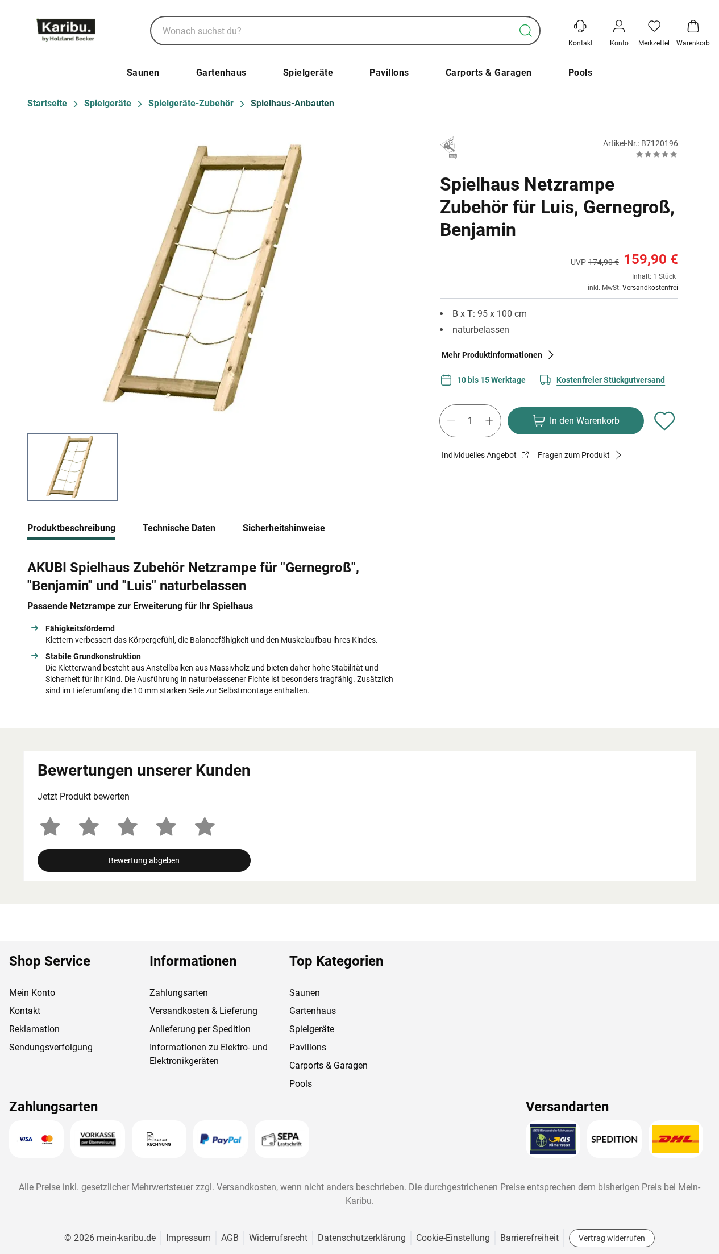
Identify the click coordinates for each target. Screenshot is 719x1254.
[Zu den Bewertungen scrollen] (656, 154)
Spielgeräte (308, 72)
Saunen (143, 72)
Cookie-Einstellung (453, 1237)
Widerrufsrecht (278, 1237)
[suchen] (526, 31)
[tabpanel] (215, 625)
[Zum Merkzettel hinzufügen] (664, 420)
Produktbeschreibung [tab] (71, 528)
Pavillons (389, 72)
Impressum (188, 1237)
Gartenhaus (221, 72)
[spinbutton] (470, 421)
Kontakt (24, 1010)
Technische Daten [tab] (179, 528)
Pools (580, 72)
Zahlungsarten (178, 992)
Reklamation (34, 1029)
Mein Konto (32, 992)
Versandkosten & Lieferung (203, 1010)
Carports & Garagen (489, 72)
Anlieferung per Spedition (200, 1029)
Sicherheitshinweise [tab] (284, 528)
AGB (230, 1237)
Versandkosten (246, 1187)
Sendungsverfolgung (51, 1047)
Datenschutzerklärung (362, 1237)
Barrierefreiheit (529, 1237)
